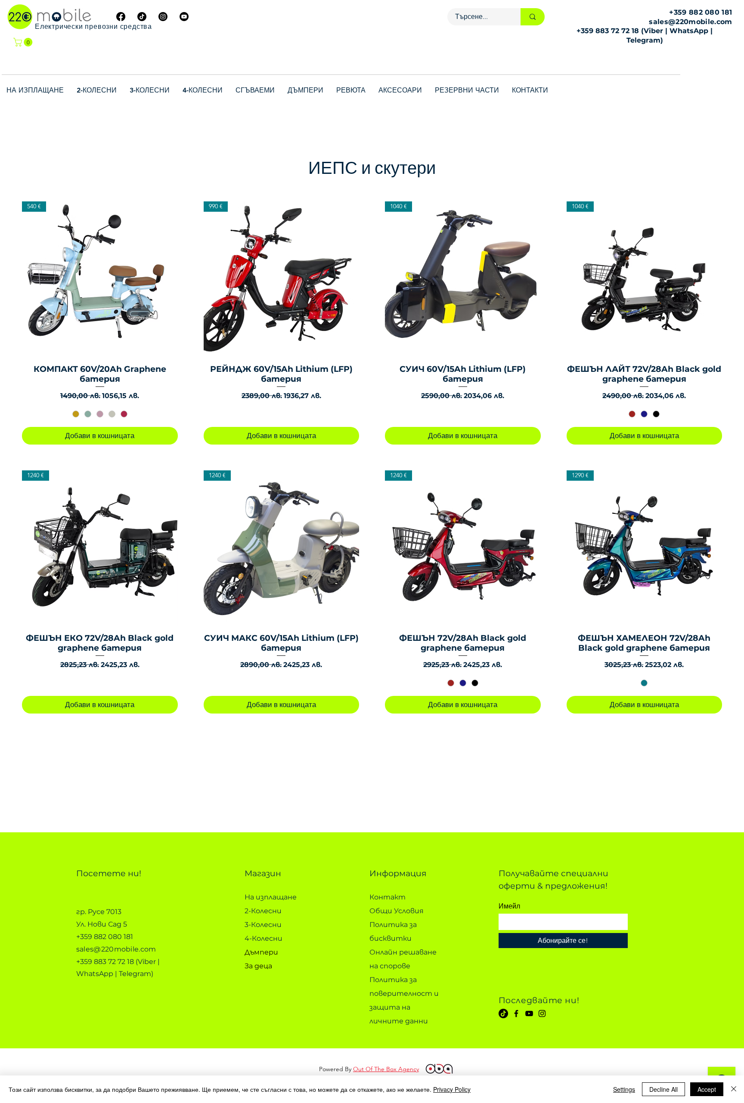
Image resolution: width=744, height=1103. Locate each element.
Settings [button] (624, 1089)
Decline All (663, 1089)
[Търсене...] (533, 16)
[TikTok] (503, 1013)
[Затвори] (733, 1089)
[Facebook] (516, 1013)
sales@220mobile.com (690, 22)
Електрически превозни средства (93, 26)
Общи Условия (396, 911)
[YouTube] (529, 1013)
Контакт (387, 897)
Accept (707, 1089)
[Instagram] (542, 1013)
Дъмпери (261, 952)
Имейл (509, 906)
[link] (23, 42)
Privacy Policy (452, 1089)
